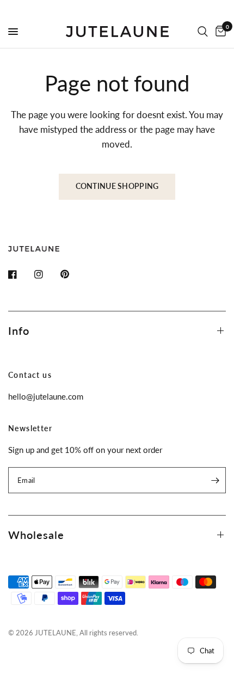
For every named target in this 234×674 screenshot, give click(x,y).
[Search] (203, 31)
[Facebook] (20, 274)
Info (18, 330)
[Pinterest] (72, 274)
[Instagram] (46, 274)
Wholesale (36, 534)
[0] (219, 31)
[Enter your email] (215, 480)
